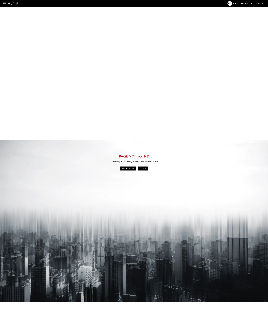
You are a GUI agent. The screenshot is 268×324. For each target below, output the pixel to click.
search (142, 168)
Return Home (128, 168)
